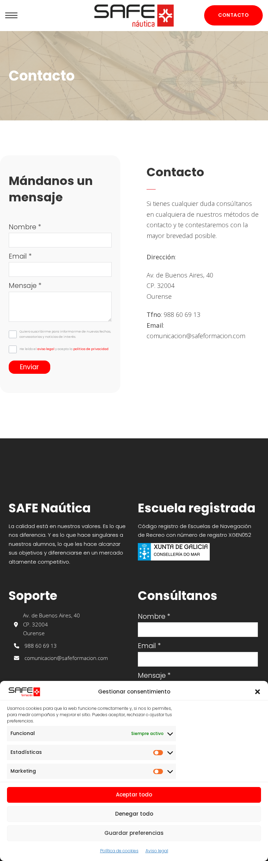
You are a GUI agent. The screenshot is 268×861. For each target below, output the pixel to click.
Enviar (29, 367)
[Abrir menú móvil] (11, 15)
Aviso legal (157, 851)
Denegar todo (134, 813)
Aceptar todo (134, 794)
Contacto (233, 15)
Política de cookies (119, 851)
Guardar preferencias (134, 833)
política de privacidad (91, 349)
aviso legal (45, 349)
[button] (257, 691)
